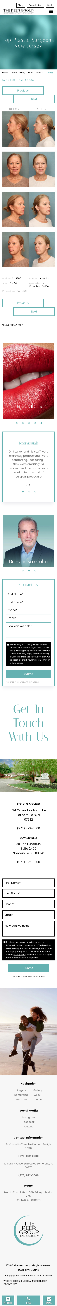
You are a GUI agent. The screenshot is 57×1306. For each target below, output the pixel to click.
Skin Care (21, 1099)
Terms (36, 682)
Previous (23, 90)
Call (28, 1303)
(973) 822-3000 (28, 828)
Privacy (29, 682)
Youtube (28, 1126)
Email (49, 1303)
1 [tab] (17, 423)
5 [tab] (41, 423)
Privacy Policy (40, 656)
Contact (38, 1099)
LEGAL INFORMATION (28, 1270)
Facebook (28, 1122)
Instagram (28, 1117)
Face (30, 72)
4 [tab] (35, 423)
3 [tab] (29, 423)
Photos (8, 1303)
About (37, 1095)
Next (34, 99)
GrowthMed (10, 1284)
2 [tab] (23, 423)
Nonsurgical (21, 1095)
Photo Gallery (18, 72)
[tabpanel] (28, 381)
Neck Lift (40, 72)
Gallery (37, 1090)
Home (5, 72)
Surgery (21, 1090)
